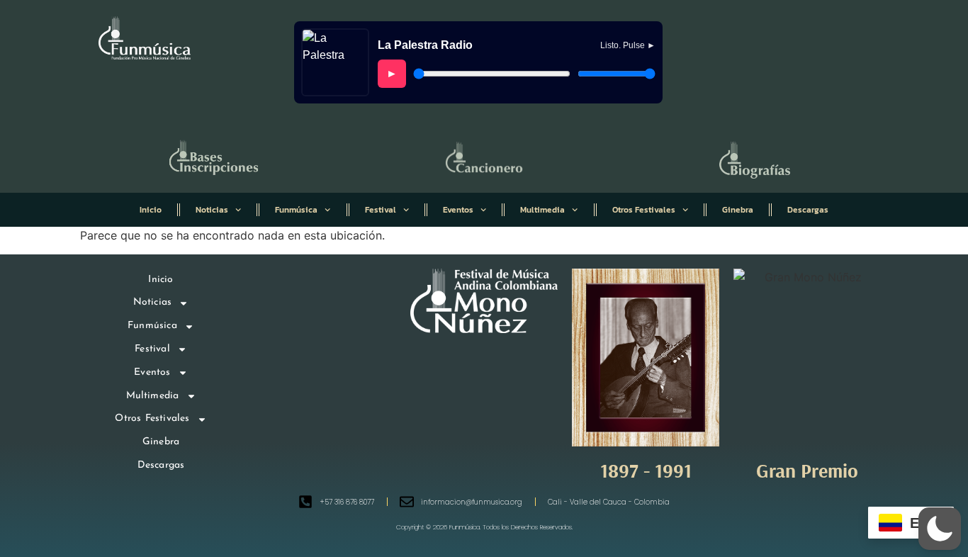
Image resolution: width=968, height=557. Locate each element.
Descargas (807, 209)
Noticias (212, 209)
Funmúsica (296, 209)
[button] (939, 528)
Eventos (458, 209)
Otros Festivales (643, 209)
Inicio (151, 209)
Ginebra (737, 209)
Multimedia (542, 209)
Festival (380, 209)
